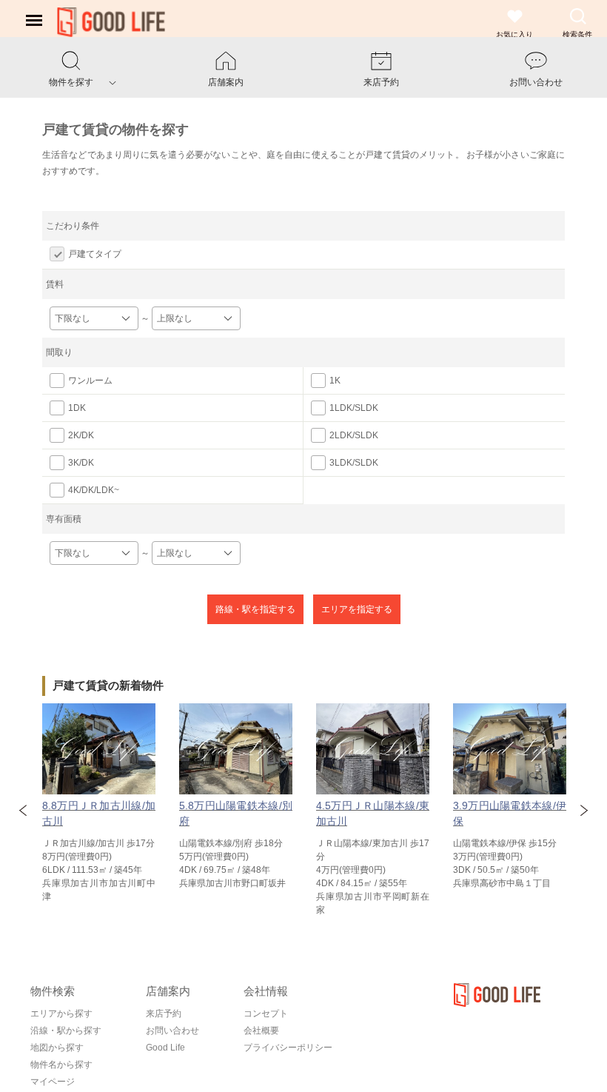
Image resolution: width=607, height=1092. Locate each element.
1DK (77, 408)
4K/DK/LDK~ (93, 490)
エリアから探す (61, 1013)
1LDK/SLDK (353, 408)
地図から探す (57, 1047)
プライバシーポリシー (288, 1047)
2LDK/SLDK (353, 435)
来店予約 (163, 1013)
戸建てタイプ (94, 254)
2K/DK (81, 435)
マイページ (52, 1081)
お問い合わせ (172, 1030)
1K (335, 380)
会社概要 (261, 1030)
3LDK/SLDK (353, 463)
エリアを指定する (356, 609)
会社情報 (266, 991)
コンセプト (266, 1013)
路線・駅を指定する (255, 609)
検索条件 (577, 34)
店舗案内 (168, 991)
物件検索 (52, 991)
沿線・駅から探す (65, 1030)
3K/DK (81, 463)
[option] (98, 803)
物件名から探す (61, 1064)
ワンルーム (90, 380)
